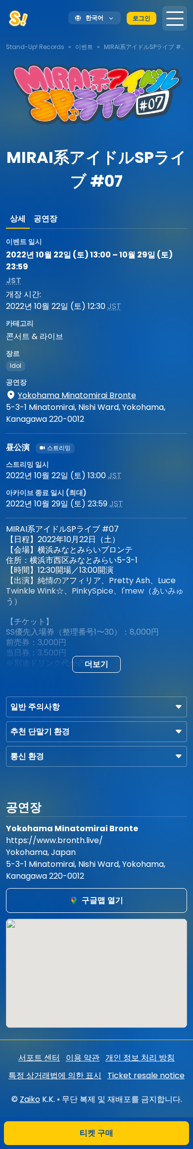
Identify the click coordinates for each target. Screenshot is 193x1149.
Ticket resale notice (146, 1075)
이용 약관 (82, 1057)
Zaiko (30, 1099)
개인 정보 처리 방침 (140, 1057)
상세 (18, 218)
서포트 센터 (39, 1057)
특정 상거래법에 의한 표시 (54, 1075)
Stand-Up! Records (35, 47)
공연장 (45, 218)
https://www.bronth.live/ (54, 840)
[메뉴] (174, 18)
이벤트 (84, 47)
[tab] (18, 219)
